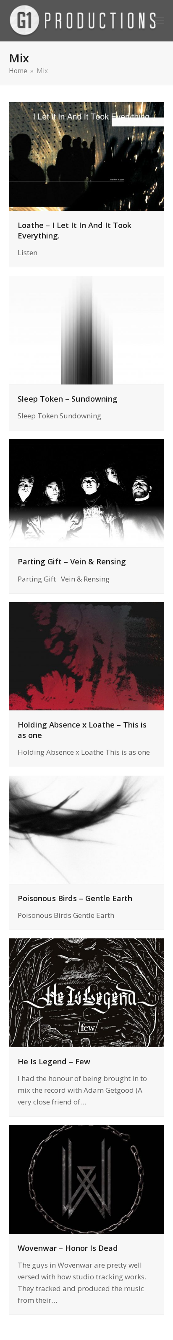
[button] (159, 20)
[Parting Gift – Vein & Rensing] (87, 492)
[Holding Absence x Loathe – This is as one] (87, 655)
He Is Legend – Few (54, 1061)
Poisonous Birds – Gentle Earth (75, 898)
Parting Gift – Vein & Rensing (72, 561)
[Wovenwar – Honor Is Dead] (87, 1178)
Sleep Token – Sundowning (68, 398)
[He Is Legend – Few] (87, 992)
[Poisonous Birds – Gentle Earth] (87, 829)
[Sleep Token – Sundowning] (87, 329)
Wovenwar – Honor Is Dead (68, 1248)
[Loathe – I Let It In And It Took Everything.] (87, 155)
